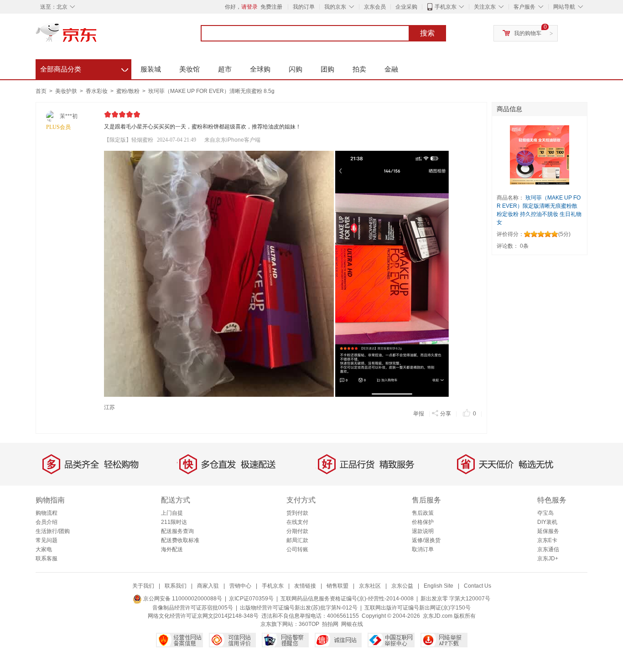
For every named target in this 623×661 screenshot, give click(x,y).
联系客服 (46, 558)
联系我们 (176, 586)
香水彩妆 (97, 91)
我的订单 (304, 7)
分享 (445, 413)
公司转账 (297, 549)
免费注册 (271, 7)
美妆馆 (189, 69)
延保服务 (548, 531)
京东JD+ (547, 558)
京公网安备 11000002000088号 (182, 598)
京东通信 (548, 549)
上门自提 (172, 513)
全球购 (260, 69)
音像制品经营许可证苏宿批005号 (192, 608)
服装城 (150, 69)
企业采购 (406, 7)
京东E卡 (547, 540)
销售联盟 (337, 586)
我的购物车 (527, 33)
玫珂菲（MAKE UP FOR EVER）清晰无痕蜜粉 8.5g (211, 91)
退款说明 (423, 531)
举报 (418, 413)
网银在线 (352, 624)
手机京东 (446, 7)
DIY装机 (547, 522)
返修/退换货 (426, 540)
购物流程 (46, 513)
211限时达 (174, 522)
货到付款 (297, 513)
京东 (97, 36)
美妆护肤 (66, 91)
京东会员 (375, 7)
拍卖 (359, 69)
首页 (41, 91)
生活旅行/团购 (53, 531)
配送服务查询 (177, 531)
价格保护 (423, 522)
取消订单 (423, 549)
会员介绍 (46, 522)
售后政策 (423, 513)
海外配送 (172, 549)
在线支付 (297, 522)
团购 (327, 69)
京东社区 (370, 586)
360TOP (309, 624)
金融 (391, 69)
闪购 (295, 69)
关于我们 (143, 586)
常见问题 (46, 540)
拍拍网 (330, 624)
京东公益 (402, 586)
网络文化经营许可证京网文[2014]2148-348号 (203, 616)
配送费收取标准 (180, 540)
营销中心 (240, 586)
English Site (438, 586)
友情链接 (305, 586)
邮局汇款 (297, 540)
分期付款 (297, 531)
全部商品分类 (84, 68)
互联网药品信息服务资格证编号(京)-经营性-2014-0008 (347, 598)
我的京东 (335, 7)
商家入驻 (208, 586)
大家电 (44, 549)
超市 (225, 69)
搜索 (427, 33)
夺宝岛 (545, 513)
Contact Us (477, 586)
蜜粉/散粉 (128, 91)
